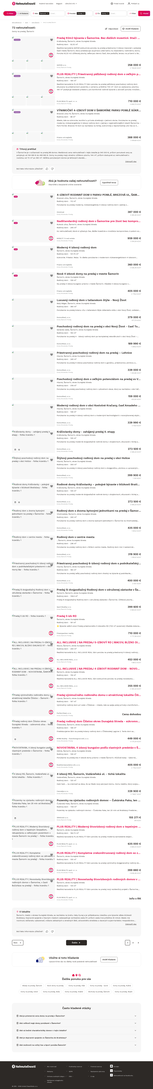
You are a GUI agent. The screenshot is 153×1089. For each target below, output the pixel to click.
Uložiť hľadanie (132, 29)
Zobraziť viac (131, 161)
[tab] (9, 13)
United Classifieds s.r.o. (30, 1086)
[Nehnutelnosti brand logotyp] (24, 3)
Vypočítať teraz (109, 182)
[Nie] (52, 169)
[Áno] (47, 169)
